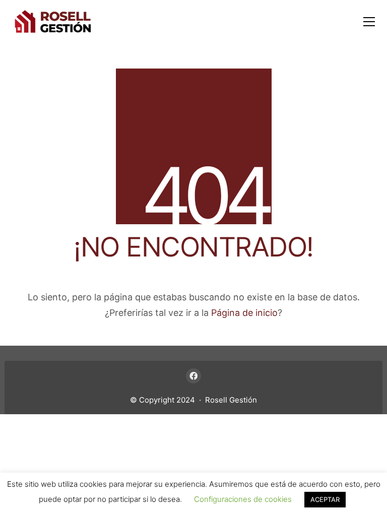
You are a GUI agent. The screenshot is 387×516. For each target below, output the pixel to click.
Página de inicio (244, 312)
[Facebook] (193, 375)
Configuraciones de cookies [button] (243, 499)
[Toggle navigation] (369, 22)
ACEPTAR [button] (325, 499)
